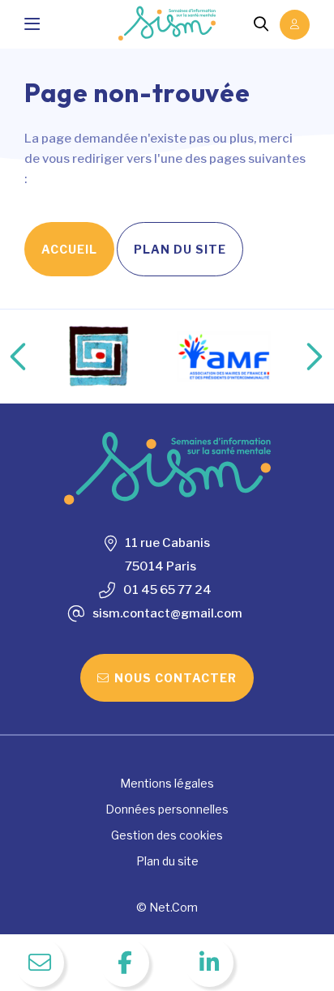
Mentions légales (167, 783)
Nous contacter (175, 678)
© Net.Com (167, 907)
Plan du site (180, 249)
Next (297, 356)
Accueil (69, 249)
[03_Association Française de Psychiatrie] (100, 356)
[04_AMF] (224, 356)
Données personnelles (167, 809)
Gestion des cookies (167, 835)
